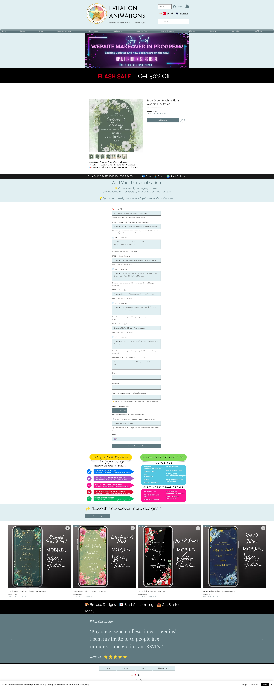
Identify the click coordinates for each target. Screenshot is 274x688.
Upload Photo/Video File (120, 406)
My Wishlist (184, 14)
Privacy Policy (84, 685)
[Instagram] (168, 13)
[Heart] (177, 13)
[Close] (271, 684)
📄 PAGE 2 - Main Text (120, 269)
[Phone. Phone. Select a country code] (116, 439)
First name (116, 373)
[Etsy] (160, 13)
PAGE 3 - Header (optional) (121, 290)
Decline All (254, 685)
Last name (116, 383)
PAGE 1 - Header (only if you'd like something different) (131, 222)
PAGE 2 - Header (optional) (121, 256)
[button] (165, 6)
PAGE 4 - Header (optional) (121, 324)
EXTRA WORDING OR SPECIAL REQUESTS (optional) (130, 358)
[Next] (262, 639)
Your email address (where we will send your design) (130, 393)
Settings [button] (244, 685)
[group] (137, 561)
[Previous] (12, 639)
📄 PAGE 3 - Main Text (120, 303)
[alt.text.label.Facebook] (172, 13)
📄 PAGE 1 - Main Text (120, 238)
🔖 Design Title (118, 209)
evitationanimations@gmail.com (137, 680)
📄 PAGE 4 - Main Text (120, 337)
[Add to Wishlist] (182, 120)
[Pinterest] (164, 13)
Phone (114, 434)
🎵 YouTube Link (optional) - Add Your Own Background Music (133, 419)
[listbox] (165, 6)
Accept (264, 685)
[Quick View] (39, 556)
